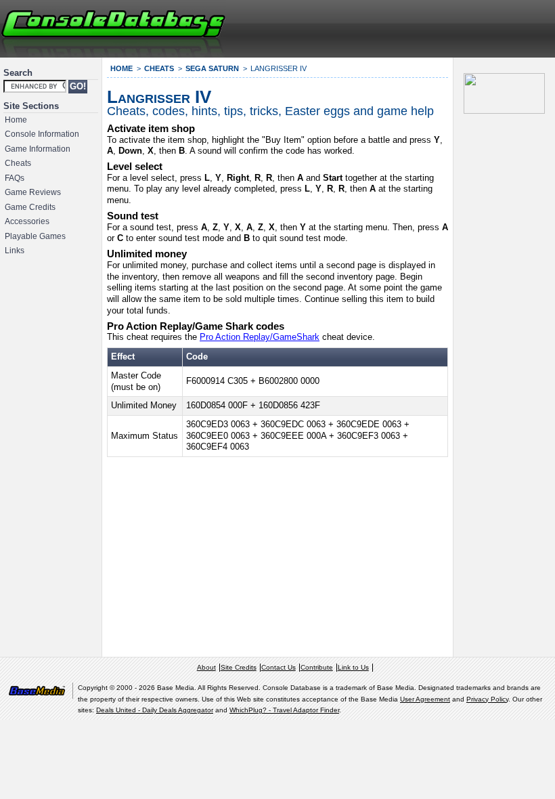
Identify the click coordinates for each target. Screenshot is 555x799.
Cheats (18, 163)
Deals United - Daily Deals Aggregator (154, 710)
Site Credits (239, 667)
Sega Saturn (212, 68)
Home (16, 120)
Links (14, 250)
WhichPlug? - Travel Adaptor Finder (284, 710)
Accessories (27, 221)
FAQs (14, 178)
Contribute (317, 667)
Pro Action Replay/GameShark (259, 337)
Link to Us (353, 667)
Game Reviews (33, 192)
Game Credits (30, 207)
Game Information (37, 149)
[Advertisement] (389, 27)
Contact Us (278, 667)
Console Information (42, 134)
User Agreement (425, 699)
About (206, 667)
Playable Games (35, 236)
